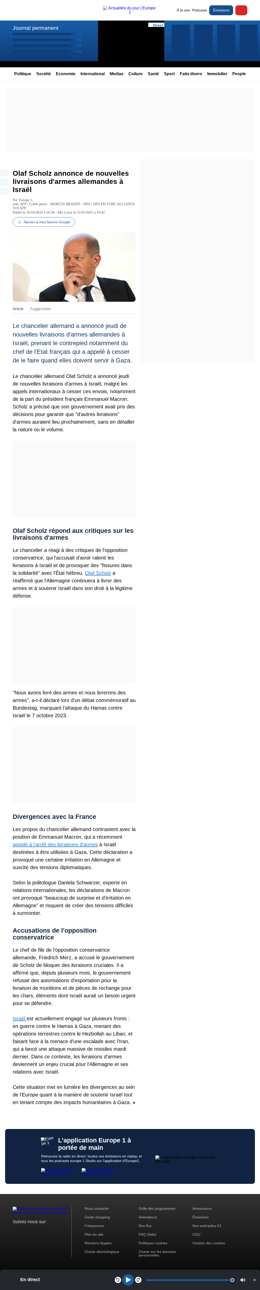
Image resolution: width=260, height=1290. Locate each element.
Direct (241, 10)
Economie (65, 74)
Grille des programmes (157, 1208)
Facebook (33, 1231)
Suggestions (40, 309)
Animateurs (148, 1217)
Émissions (221, 10)
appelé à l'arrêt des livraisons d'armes (55, 844)
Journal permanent (35, 28)
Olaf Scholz (98, 573)
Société (43, 74)
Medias (116, 74)
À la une (183, 10)
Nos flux (145, 1226)
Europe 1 (25, 200)
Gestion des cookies (208, 1243)
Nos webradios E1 (207, 1226)
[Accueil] (130, 12)
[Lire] (128, 1280)
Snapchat (50, 1231)
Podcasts (199, 10)
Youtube (42, 1231)
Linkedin (59, 1231)
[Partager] (4, 172)
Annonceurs (202, 1208)
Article (18, 309)
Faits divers (191, 74)
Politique (22, 74)
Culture (135, 74)
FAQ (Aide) (147, 1234)
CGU (196, 1234)
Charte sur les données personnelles (157, 1253)
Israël (20, 1018)
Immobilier (217, 74)
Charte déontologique (102, 1252)
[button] (242, 1280)
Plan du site (94, 1234)
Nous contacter (97, 1208)
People (239, 74)
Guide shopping (97, 1217)
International (92, 74)
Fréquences (94, 1226)
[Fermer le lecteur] (254, 1280)
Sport (169, 74)
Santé (153, 74)
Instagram (24, 1231)
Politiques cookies (153, 1243)
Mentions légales (98, 1243)
